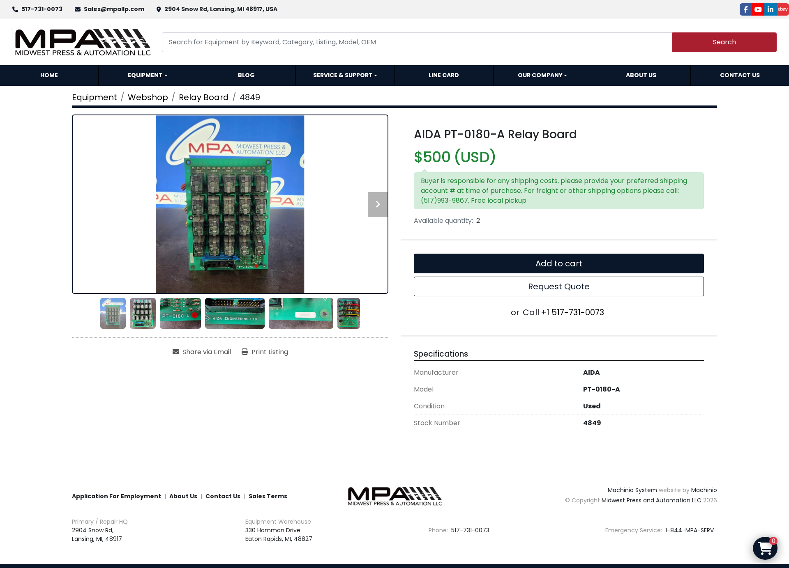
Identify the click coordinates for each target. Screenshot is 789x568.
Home (49, 75)
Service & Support (343, 75)
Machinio (704, 490)
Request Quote (559, 286)
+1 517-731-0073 (572, 312)
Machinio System (632, 490)
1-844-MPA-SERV (689, 530)
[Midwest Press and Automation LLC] (394, 496)
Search (724, 42)
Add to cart (558, 263)
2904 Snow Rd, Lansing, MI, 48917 (97, 534)
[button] (148, 75)
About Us (641, 75)
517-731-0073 (41, 9)
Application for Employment (116, 496)
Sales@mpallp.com (114, 9)
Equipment (145, 75)
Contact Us (740, 75)
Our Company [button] (540, 75)
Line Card (444, 75)
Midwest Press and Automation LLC (651, 500)
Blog (246, 75)
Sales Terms (268, 496)
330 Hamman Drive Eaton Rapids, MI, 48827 (278, 534)
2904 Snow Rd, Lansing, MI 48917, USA (220, 9)
